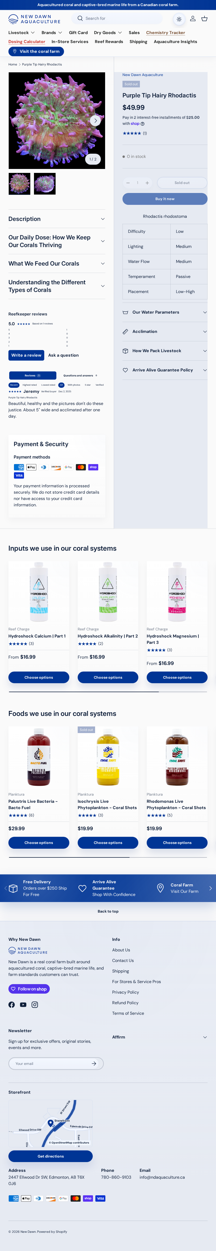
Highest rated (30, 384)
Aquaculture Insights (175, 41)
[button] (204, 18)
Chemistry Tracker (165, 32)
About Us (121, 950)
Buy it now (165, 198)
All (61, 384)
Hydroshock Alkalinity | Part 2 (108, 636)
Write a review (26, 355)
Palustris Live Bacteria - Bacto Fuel (33, 804)
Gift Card (78, 32)
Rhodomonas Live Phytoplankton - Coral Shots (176, 804)
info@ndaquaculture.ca (162, 1177)
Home (12, 64)
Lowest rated (48, 384)
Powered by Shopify (52, 1232)
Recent (14, 384)
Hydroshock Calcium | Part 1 (37, 636)
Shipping (139, 41)
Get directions (51, 1156)
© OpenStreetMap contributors (69, 1142)
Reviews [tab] (32, 375)
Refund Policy (125, 1002)
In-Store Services (70, 41)
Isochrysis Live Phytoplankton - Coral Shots (107, 804)
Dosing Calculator (26, 41)
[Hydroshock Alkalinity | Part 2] (108, 591)
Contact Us (123, 960)
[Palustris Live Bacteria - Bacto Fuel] (38, 756)
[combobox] (117, 18)
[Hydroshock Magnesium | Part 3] (177, 591)
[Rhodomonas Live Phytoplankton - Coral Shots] (177, 756)
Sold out (182, 182)
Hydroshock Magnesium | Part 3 (173, 639)
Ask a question (63, 355)
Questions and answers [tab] (80, 375)
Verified (100, 384)
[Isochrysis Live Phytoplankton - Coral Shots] (108, 756)
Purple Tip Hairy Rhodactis (42, 64)
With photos (74, 384)
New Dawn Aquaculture (142, 74)
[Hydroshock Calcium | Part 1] (38, 591)
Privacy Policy (125, 992)
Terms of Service (128, 1013)
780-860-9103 (116, 1177)
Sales (134, 32)
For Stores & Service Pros (136, 981)
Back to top (108, 911)
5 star (88, 384)
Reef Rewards (109, 41)
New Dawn (28, 1232)
